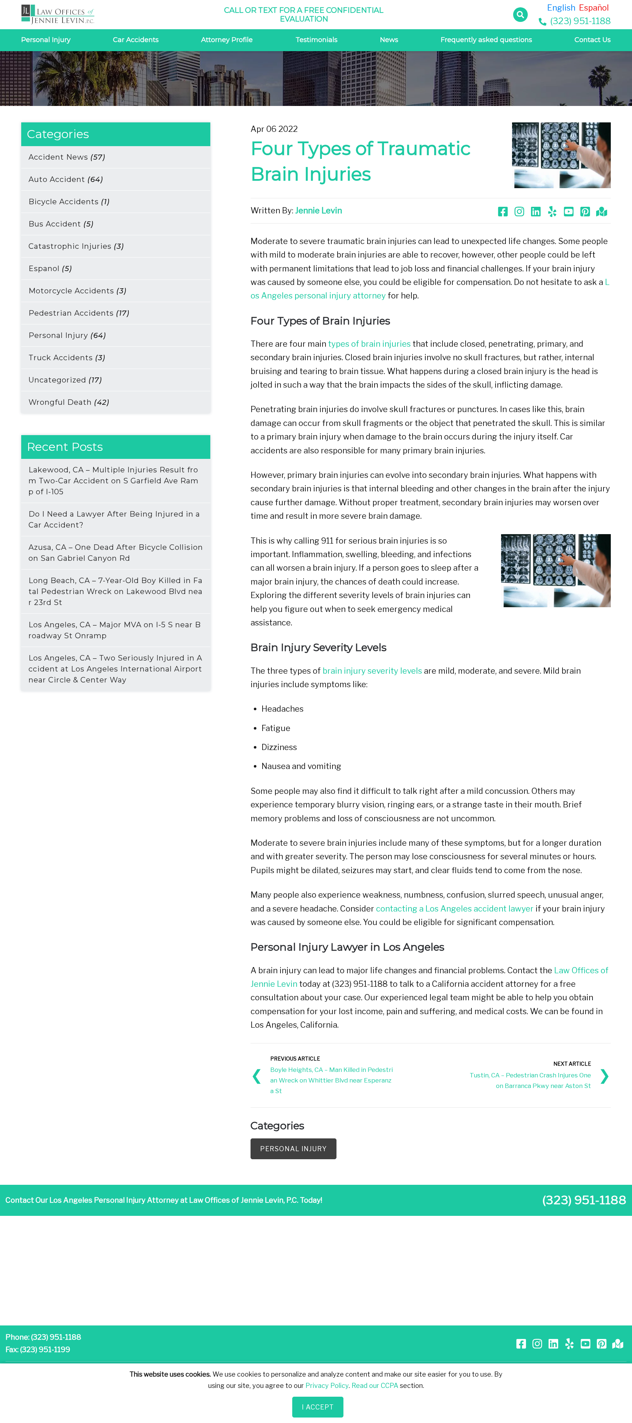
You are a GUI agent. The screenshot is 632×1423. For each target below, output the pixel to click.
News (389, 40)
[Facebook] (503, 210)
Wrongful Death (69, 402)
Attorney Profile (227, 40)
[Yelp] (553, 210)
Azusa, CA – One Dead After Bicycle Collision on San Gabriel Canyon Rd (116, 553)
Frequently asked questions (486, 40)
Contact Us (593, 40)
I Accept (318, 1407)
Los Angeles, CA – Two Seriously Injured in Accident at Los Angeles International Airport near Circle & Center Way (115, 669)
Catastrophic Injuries (76, 246)
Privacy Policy (327, 1385)
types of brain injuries (369, 344)
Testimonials (317, 40)
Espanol (50, 268)
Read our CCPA (374, 1385)
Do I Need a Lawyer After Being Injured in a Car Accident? (114, 519)
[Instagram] (520, 210)
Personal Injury (46, 40)
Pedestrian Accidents (79, 313)
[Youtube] (569, 210)
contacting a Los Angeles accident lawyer (455, 908)
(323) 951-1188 (579, 21)
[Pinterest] (586, 210)
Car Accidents (136, 40)
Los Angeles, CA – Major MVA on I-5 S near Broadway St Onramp (115, 630)
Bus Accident (61, 224)
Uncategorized (65, 380)
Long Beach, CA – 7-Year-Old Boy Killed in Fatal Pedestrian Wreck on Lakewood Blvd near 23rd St (116, 591)
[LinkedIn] (536, 210)
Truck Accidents (67, 357)
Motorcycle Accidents (78, 290)
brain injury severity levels (372, 671)
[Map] (602, 210)
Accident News (67, 157)
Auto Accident (66, 179)
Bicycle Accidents (69, 201)
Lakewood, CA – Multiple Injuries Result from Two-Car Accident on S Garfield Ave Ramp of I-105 (114, 480)
